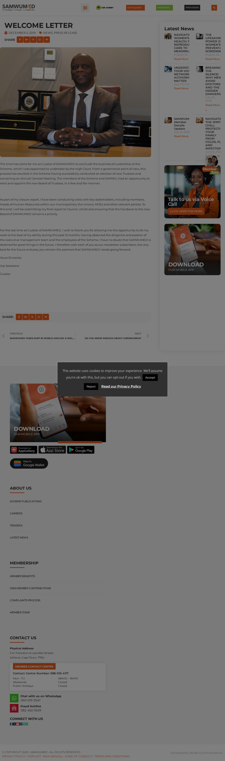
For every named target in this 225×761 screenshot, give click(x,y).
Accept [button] (150, 377)
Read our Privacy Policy (121, 386)
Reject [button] (91, 386)
